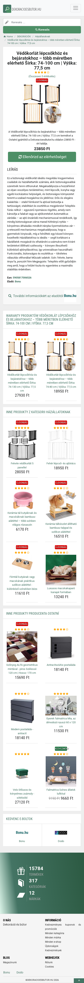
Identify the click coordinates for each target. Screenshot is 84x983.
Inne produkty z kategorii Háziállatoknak (38, 412)
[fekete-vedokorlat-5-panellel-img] (22, 445)
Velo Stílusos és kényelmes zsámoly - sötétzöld (22, 793)
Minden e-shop (53, 941)
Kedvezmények (53, 950)
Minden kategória (54, 933)
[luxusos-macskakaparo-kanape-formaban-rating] (61, 553)
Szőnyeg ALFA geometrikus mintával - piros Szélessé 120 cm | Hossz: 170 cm (22, 668)
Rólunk (49, 962)
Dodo (20, 972)
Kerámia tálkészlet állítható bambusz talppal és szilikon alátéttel (61, 527)
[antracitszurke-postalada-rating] (61, 629)
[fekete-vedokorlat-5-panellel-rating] (22, 428)
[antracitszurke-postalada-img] (61, 646)
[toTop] (79, 980)
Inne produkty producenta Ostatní (32, 613)
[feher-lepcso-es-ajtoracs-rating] (61, 428)
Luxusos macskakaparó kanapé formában (61, 590)
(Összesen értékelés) (42, 76)
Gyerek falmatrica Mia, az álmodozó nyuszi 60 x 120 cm (61, 722)
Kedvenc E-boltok (19, 819)
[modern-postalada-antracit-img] (22, 711)
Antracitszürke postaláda (61, 664)
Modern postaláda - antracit (22, 731)
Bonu (18, 281)
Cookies (49, 966)
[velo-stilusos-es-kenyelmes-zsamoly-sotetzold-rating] (22, 754)
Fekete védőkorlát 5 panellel (22, 465)
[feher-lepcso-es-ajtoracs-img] (61, 445)
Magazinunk (10, 962)
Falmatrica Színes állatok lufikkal (60, 791)
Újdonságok (51, 946)
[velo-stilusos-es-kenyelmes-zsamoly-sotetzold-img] (22, 771)
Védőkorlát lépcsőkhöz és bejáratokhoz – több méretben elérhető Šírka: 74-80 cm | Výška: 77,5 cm (61, 380)
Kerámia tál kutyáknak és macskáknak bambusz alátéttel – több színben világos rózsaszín (22, 518)
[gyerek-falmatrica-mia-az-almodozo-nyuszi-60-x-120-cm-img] (61, 705)
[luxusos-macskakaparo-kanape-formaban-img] (61, 570)
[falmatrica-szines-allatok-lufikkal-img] (61, 771)
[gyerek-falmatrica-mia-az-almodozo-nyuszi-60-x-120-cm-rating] (61, 694)
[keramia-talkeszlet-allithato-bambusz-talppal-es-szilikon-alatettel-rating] (61, 488)
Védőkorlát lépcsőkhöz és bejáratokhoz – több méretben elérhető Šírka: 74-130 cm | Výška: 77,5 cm (22, 382)
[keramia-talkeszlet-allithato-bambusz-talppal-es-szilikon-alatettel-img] (61, 505)
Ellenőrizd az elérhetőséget (44, 157)
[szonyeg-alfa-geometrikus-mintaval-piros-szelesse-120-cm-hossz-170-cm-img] (22, 646)
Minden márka (53, 937)
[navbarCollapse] (75, 8)
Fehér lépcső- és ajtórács (61, 463)
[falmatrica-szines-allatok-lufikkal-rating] (61, 754)
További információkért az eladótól (38, 296)
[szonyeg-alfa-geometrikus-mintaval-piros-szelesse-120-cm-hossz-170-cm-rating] (22, 629)
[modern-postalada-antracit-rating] (22, 694)
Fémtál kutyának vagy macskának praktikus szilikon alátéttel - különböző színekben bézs (22, 582)
